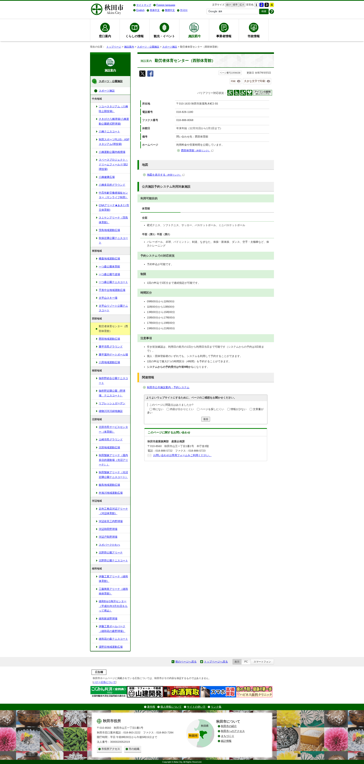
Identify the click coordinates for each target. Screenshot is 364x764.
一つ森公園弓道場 (109, 274)
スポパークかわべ (109, 544)
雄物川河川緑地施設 (111, 411)
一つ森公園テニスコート (113, 282)
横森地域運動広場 (109, 258)
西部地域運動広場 (109, 338)
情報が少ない (238, 409)
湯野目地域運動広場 (111, 646)
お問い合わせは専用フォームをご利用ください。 (182, 455)
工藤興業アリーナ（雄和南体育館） (113, 591)
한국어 (183, 10)
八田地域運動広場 (109, 362)
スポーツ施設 (169, 46)
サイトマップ (143, 5)
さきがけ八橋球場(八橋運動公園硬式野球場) (114, 121)
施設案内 (129, 46)
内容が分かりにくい (182, 409)
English (140, 10)
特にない (158, 409)
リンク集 (216, 706)
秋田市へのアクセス (233, 731)
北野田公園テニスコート (113, 560)
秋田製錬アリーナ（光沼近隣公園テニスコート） (113, 474)
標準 (235, 4)
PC (246, 661)
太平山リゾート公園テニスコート (113, 308)
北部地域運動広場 (109, 447)
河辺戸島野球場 (108, 536)
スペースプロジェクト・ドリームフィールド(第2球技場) (113, 164)
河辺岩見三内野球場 (111, 521)
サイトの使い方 (196, 706)
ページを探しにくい (212, 409)
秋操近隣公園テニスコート (113, 240)
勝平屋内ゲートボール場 (113, 354)
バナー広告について (104, 682)
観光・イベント (164, 36)
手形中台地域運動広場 (112, 290)
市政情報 (254, 36)
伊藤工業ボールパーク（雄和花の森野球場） (112, 628)
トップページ (113, 46)
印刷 (233, 81)
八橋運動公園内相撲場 (112, 152)
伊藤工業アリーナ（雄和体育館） (113, 578)
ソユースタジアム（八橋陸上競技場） (113, 108)
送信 (205, 419)
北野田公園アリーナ (111, 552)
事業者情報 (223, 36)
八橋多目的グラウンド (112, 184)
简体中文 (155, 10)
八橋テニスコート (109, 131)
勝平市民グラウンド (111, 346)
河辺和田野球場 (108, 529)
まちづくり (227, 736)
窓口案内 (105, 36)
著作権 (151, 706)
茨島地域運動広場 (109, 230)
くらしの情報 (135, 36)
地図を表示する (164, 174)
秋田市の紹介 (229, 726)
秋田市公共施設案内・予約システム (168, 387)
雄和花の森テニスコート (113, 638)
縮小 (228, 4)
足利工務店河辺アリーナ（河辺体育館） (113, 511)
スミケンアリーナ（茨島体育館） (113, 220)
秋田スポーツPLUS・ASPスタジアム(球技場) (114, 141)
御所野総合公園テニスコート (113, 380)
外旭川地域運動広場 (111, 492)
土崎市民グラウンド (111, 439)
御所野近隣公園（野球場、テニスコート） (112, 393)
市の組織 (134, 748)
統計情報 (226, 741)
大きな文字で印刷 (254, 81)
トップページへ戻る (216, 661)
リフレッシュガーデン (112, 403)
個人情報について (171, 706)
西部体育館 (195, 150)
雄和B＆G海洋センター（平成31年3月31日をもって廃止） (113, 606)
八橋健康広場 (107, 177)
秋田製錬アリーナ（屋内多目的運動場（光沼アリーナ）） (113, 460)
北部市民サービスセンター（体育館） (113, 429)
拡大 (241, 4)
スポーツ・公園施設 (148, 46)
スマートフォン (262, 661)
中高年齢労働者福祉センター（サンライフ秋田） (113, 195)
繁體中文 (170, 10)
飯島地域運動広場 (109, 484)
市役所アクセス (110, 748)
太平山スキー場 (108, 297)
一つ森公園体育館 (109, 266)
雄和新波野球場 (108, 618)
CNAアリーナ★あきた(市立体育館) (114, 207)
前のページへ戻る (186, 661)
